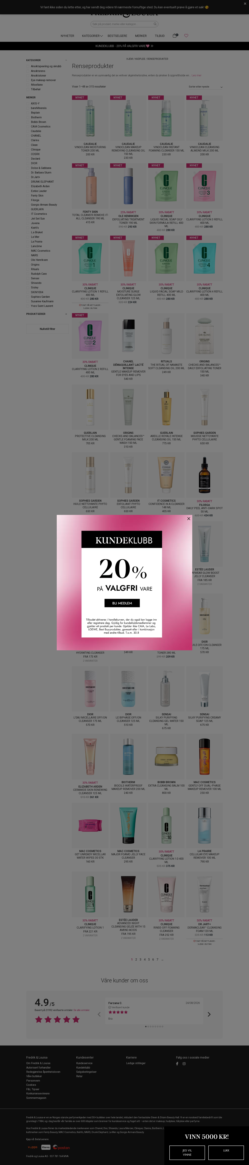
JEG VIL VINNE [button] (187, 1153)
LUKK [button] (226, 1150)
